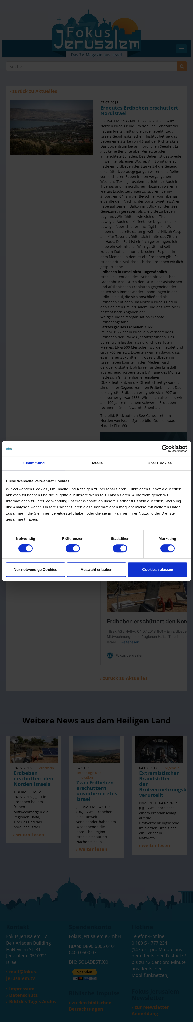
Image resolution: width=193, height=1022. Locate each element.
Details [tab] (96, 463)
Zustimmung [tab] (33, 463)
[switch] (73, 548)
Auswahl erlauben (96, 569)
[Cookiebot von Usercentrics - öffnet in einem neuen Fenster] (165, 448)
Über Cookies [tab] (160, 463)
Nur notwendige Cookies (35, 569)
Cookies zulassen (157, 569)
